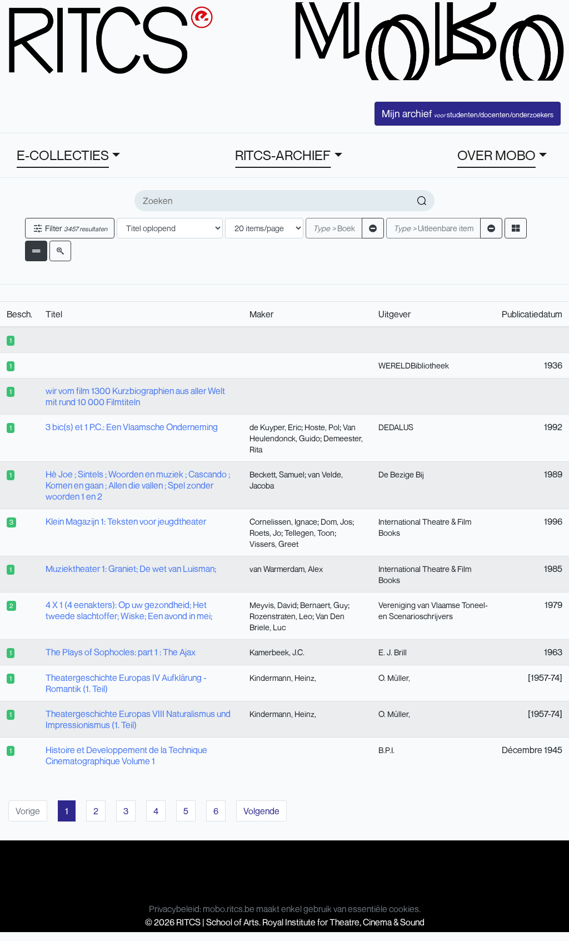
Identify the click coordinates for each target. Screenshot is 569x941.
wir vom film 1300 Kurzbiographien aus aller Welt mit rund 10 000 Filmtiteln (135, 396)
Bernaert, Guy (324, 605)
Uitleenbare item (433, 228)
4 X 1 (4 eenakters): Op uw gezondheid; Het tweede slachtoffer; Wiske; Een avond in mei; (129, 610)
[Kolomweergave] (516, 228)
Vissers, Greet (273, 544)
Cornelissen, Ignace (283, 521)
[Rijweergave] (36, 251)
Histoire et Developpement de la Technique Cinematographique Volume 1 (126, 755)
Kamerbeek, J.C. (277, 652)
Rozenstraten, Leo (280, 616)
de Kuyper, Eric (275, 427)
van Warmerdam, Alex (286, 569)
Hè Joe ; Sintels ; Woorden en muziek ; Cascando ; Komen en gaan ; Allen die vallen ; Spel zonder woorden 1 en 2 (138, 485)
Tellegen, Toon (309, 532)
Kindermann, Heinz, (282, 678)
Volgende (261, 810)
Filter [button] (75, 228)
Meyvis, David (273, 605)
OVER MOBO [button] (496, 155)
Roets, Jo (265, 532)
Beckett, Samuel (277, 474)
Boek (334, 228)
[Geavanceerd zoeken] (60, 251)
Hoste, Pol (322, 427)
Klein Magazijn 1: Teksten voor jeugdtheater (126, 521)
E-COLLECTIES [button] (63, 155)
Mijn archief (467, 113)
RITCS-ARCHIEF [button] (283, 155)
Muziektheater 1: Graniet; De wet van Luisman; (131, 568)
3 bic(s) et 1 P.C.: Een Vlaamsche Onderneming (132, 426)
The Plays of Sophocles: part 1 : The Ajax (121, 652)
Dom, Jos (336, 521)
